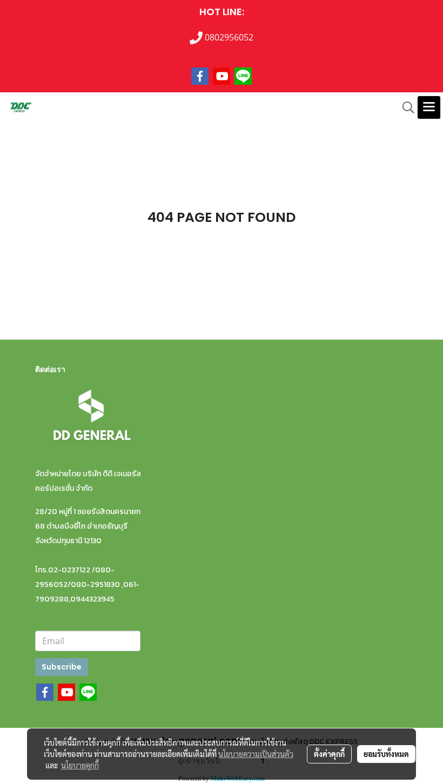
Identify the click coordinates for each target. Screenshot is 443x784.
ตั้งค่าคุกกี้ (329, 754)
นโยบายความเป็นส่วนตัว (255, 754)
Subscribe (62, 666)
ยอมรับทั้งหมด (386, 754)
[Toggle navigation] (429, 107)
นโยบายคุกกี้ (80, 765)
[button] (404, 107)
